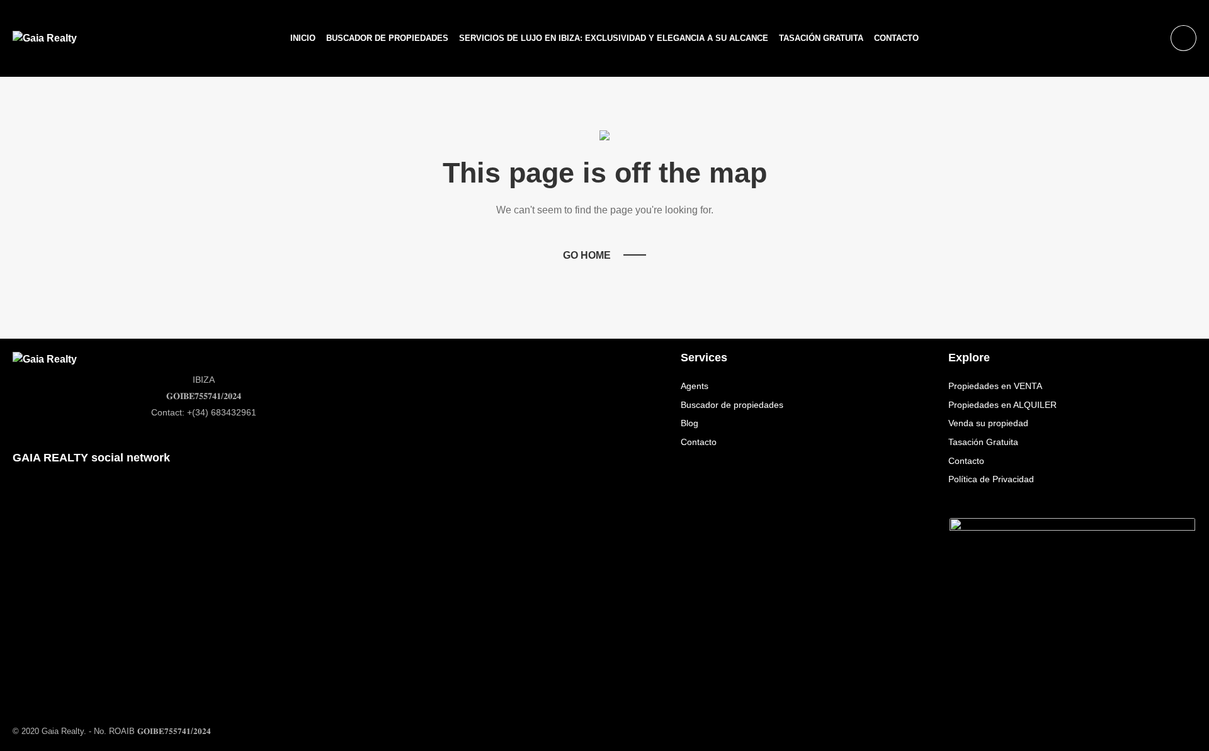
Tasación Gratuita (821, 38)
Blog (689, 423)
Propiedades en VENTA (995, 386)
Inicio (302, 38)
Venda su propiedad (988, 423)
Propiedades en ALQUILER (1002, 405)
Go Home (587, 255)
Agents (694, 386)
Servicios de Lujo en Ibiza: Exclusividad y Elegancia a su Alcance (613, 38)
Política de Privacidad (991, 479)
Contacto (896, 38)
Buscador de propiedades (387, 38)
